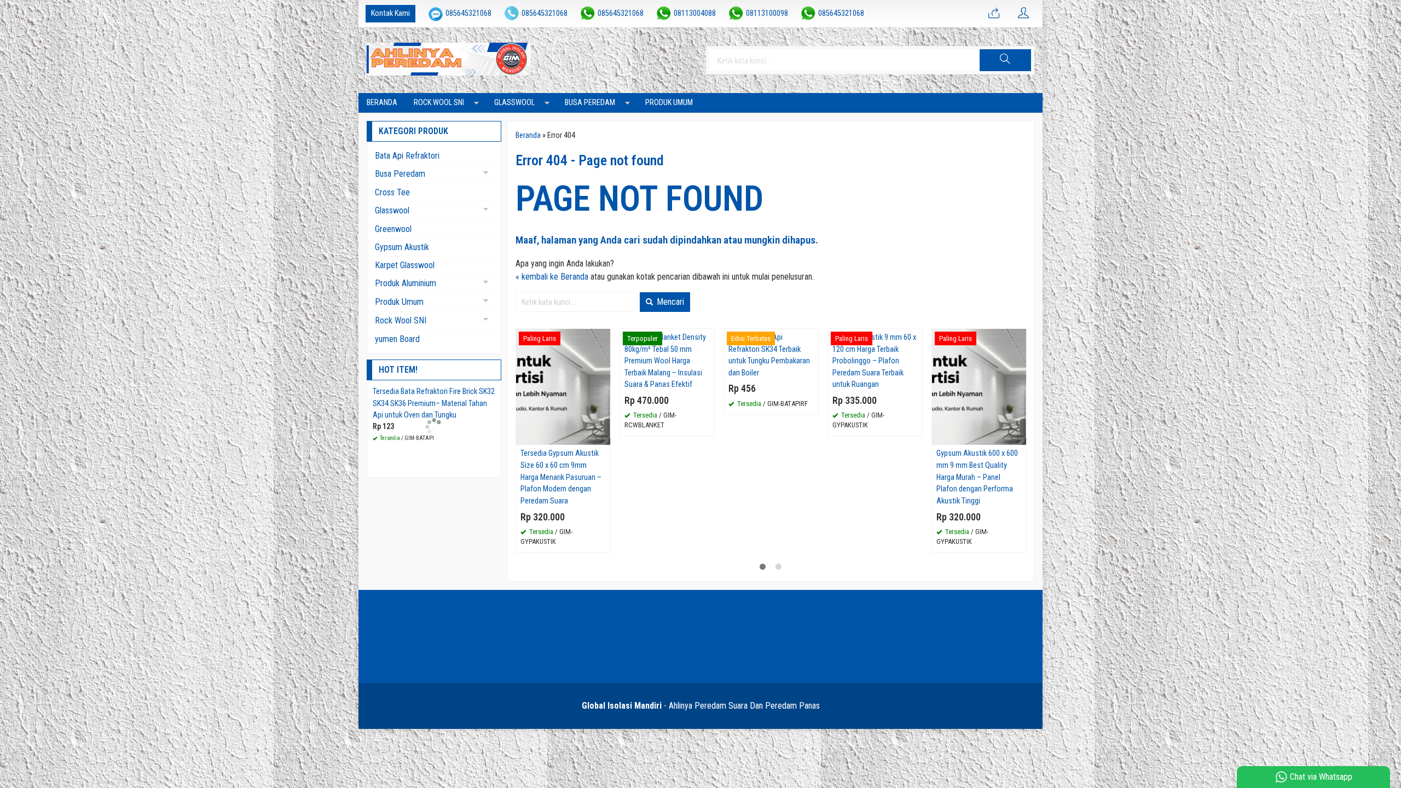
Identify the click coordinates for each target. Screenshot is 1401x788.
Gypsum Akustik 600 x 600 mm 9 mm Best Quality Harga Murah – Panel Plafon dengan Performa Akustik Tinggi (977, 477)
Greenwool (393, 229)
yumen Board (397, 339)
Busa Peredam (590, 102)
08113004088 (695, 13)
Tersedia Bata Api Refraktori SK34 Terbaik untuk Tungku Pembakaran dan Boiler (769, 355)
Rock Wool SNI (439, 102)
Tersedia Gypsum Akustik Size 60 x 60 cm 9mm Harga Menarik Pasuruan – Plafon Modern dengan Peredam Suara (560, 477)
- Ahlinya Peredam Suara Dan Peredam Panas (701, 705)
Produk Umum (669, 102)
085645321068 (468, 13)
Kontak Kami (390, 13)
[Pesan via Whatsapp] (993, 13)
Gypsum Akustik (402, 247)
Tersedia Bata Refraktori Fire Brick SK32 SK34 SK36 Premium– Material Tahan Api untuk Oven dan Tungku (434, 403)
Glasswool (514, 102)
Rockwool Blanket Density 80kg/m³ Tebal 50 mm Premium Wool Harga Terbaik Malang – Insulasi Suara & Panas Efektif (665, 361)
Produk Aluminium (405, 283)
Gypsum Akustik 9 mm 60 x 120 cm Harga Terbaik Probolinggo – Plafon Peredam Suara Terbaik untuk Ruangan (874, 361)
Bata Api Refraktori (407, 155)
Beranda (382, 102)
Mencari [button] (669, 302)
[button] (1005, 60)
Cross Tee (392, 192)
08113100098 (767, 13)
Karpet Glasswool (405, 265)
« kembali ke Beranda (552, 276)
